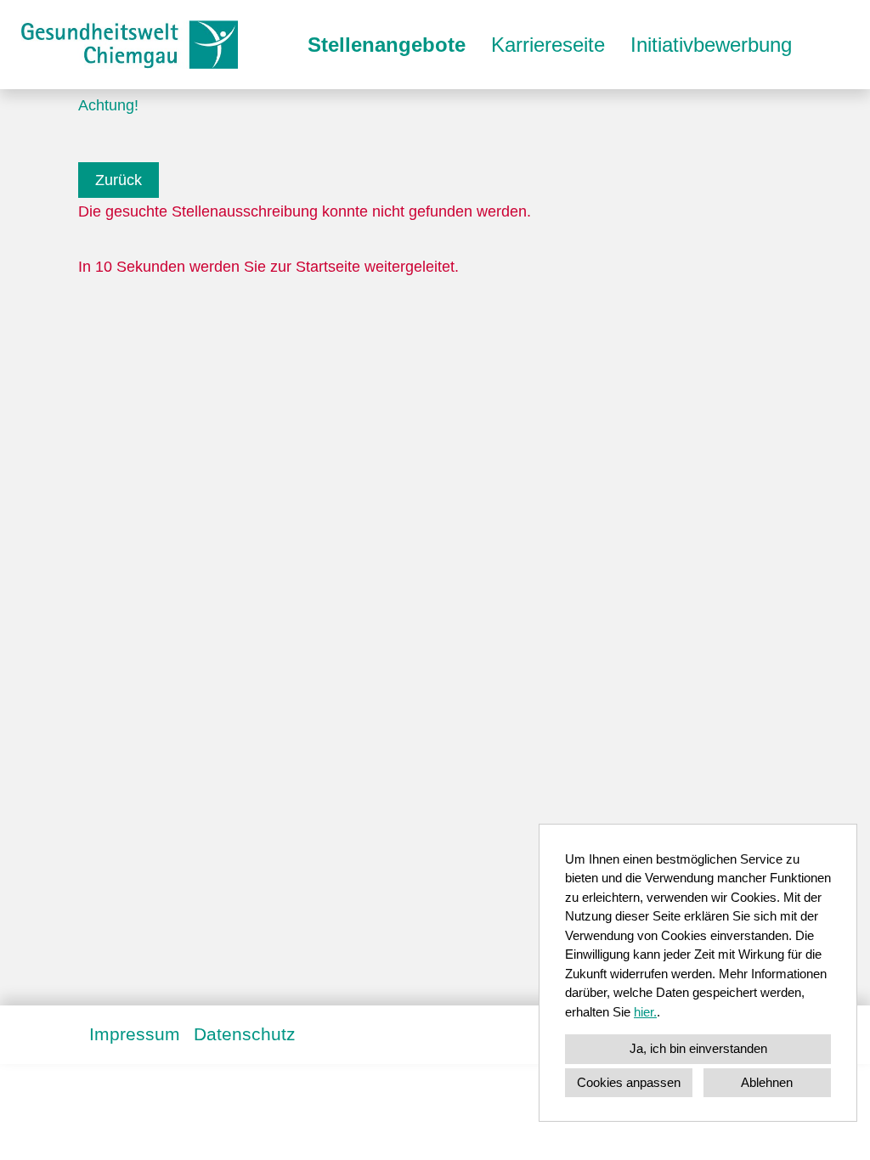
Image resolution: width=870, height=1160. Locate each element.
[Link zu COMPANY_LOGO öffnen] (129, 44)
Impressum (134, 1034)
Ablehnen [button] (767, 1082)
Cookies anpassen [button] (629, 1082)
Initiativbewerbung (711, 44)
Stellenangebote (387, 44)
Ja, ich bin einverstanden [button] (698, 1048)
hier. (645, 1012)
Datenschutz (245, 1034)
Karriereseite (548, 44)
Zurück (118, 180)
